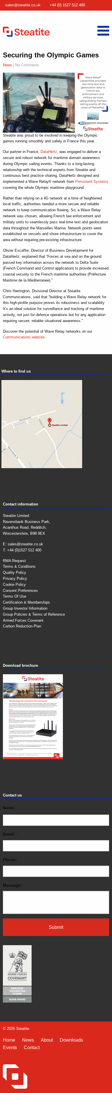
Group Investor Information (25, 608)
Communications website (24, 337)
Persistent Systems (91, 181)
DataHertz (48, 152)
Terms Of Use (14, 596)
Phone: (10, 859)
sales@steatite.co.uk (22, 5)
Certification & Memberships (26, 602)
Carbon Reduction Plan (22, 626)
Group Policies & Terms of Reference (34, 614)
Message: (12, 885)
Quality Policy (14, 572)
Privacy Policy (15, 578)
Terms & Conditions (19, 566)
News (7, 65)
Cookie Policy (14, 584)
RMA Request (14, 561)
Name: (9, 807)
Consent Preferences (20, 590)
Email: (11, 834)
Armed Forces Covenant (23, 620)
